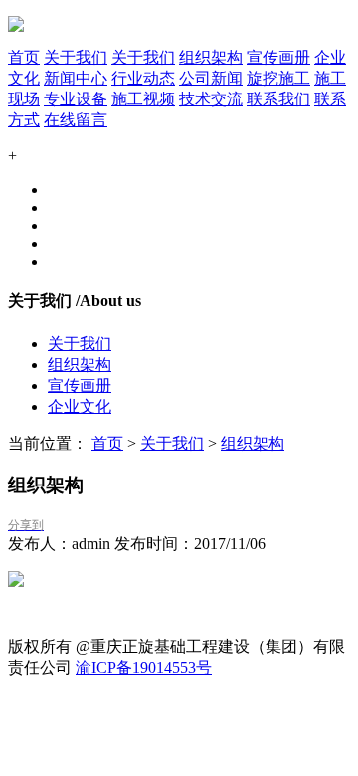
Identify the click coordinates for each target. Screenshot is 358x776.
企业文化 (79, 406)
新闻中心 (75, 78)
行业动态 (143, 78)
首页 (24, 57)
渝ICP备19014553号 (144, 667)
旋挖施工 (278, 78)
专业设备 (75, 99)
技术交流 (211, 99)
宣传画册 (278, 57)
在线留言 (75, 119)
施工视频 (143, 99)
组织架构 (211, 57)
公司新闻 (211, 78)
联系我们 (278, 99)
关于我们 (75, 57)
